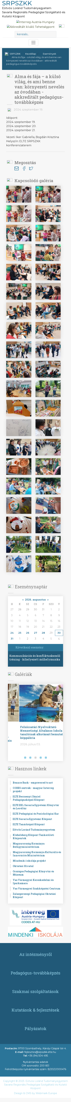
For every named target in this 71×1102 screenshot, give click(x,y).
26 (27, 632)
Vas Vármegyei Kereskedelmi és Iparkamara (33, 881)
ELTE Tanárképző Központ (29, 824)
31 (12, 638)
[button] (11, 758)
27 (35, 632)
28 (43, 632)
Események (49, 53)
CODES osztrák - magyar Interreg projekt (33, 789)
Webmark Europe (46, 1093)
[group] (35, 722)
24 (12, 632)
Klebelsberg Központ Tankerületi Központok (33, 836)
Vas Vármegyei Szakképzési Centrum (36, 888)
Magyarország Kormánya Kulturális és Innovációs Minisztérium (37, 853)
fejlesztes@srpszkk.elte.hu (40, 1052)
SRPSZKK (15, 53)
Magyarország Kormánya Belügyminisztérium (28, 845)
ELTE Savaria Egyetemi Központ (32, 819)
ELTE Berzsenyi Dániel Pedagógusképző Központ (28, 798)
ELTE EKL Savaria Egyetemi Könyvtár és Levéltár (36, 806)
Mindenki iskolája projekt (29, 860)
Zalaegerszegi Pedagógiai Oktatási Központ (34, 895)
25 (19, 632)
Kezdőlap (30, 53)
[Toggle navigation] (33, 42)
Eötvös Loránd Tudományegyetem (34, 829)
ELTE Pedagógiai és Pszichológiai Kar (36, 813)
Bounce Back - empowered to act (33, 782)
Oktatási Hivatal (23, 866)
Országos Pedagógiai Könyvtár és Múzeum (33, 873)
